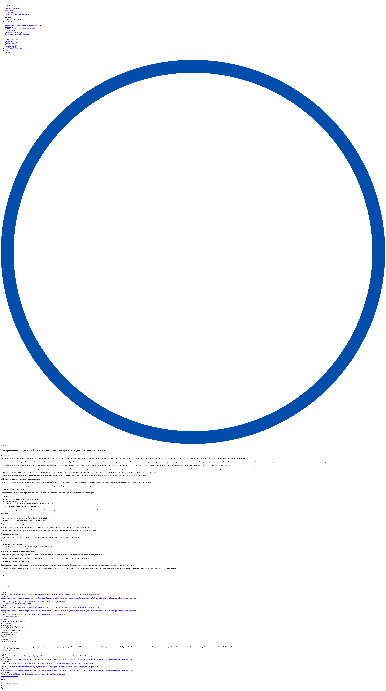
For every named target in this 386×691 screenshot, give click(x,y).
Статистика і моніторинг (13, 48)
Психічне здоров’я (85, 598)
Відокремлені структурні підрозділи (52, 594)
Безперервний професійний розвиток (123, 598)
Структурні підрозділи (32, 594)
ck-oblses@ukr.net (7, 627)
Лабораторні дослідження (101, 598)
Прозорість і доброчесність (89, 594)
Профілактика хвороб (8, 602)
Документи (69, 594)
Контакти (8, 52)
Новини (7, 50)
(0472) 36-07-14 (6, 623)
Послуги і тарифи (59, 602)
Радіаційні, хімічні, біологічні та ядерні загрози (62, 598)
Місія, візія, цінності (8, 594)
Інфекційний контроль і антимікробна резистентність (19, 598)
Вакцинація (42, 598)
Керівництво (19, 594)
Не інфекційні (5, 586)
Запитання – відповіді (45, 602)
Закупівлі (76, 594)
